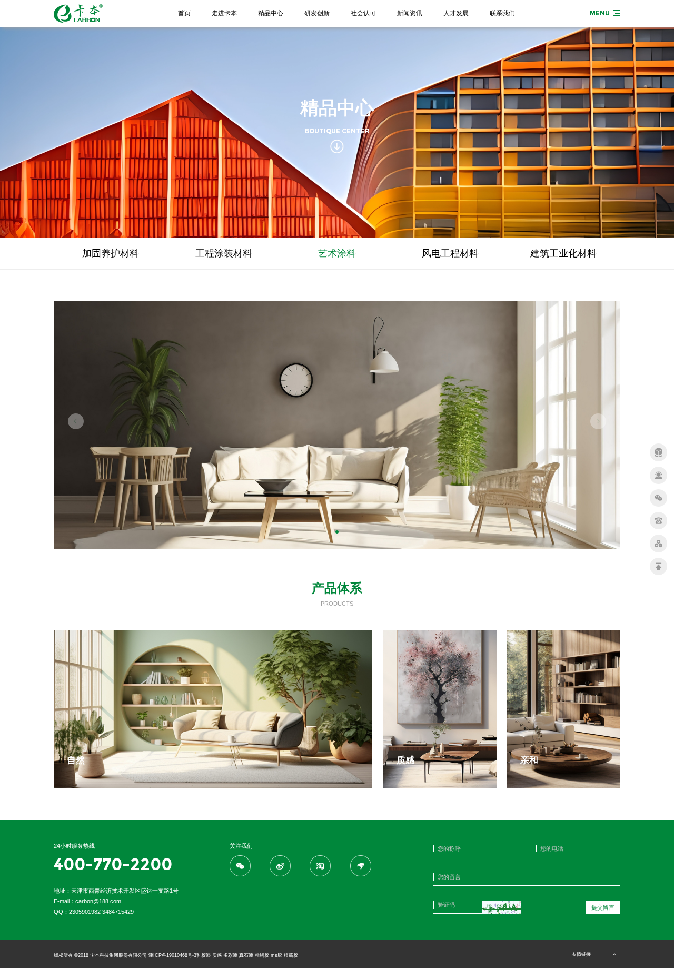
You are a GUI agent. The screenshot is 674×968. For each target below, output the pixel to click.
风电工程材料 (450, 253)
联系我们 (502, 13)
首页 (184, 13)
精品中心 (270, 13)
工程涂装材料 (223, 253)
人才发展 (456, 13)
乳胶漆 (203, 955)
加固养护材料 (110, 253)
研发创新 (317, 13)
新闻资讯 (409, 13)
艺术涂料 (337, 253)
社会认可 (363, 13)
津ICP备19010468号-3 (172, 955)
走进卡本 (224, 13)
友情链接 (581, 954)
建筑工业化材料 (563, 253)
